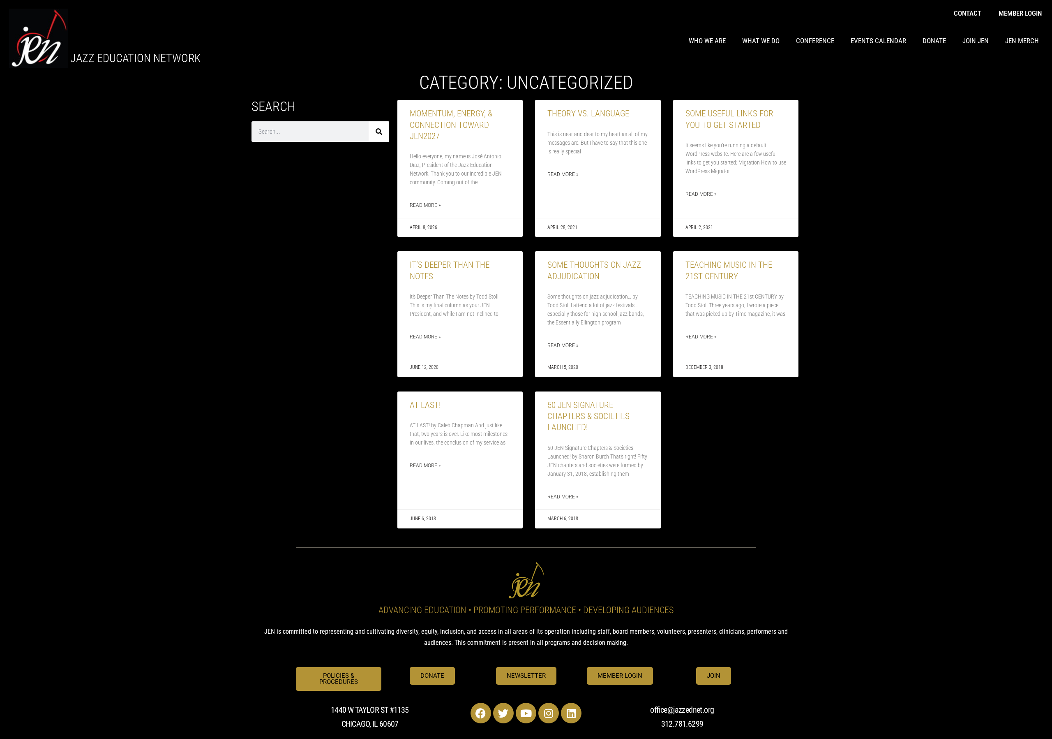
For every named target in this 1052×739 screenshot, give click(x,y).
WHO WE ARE (707, 41)
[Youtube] (526, 713)
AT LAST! (425, 405)
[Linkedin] (571, 713)
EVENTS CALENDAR (878, 41)
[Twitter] (503, 713)
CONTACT (967, 13)
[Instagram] (548, 713)
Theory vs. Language (588, 113)
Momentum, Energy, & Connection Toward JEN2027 (451, 125)
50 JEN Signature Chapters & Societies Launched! (588, 416)
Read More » (425, 205)
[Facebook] (481, 713)
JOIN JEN (975, 41)
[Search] (379, 131)
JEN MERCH (1022, 41)
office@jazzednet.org (682, 710)
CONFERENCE (815, 41)
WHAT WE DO (761, 41)
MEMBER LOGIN (1020, 13)
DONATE (934, 41)
